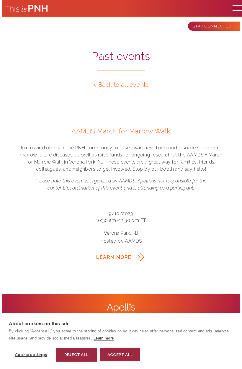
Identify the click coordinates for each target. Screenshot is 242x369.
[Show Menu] (237, 6)
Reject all (76, 354)
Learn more (104, 338)
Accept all (120, 354)
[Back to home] (26, 8)
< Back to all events (121, 84)
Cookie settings (31, 354)
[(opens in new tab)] (121, 308)
